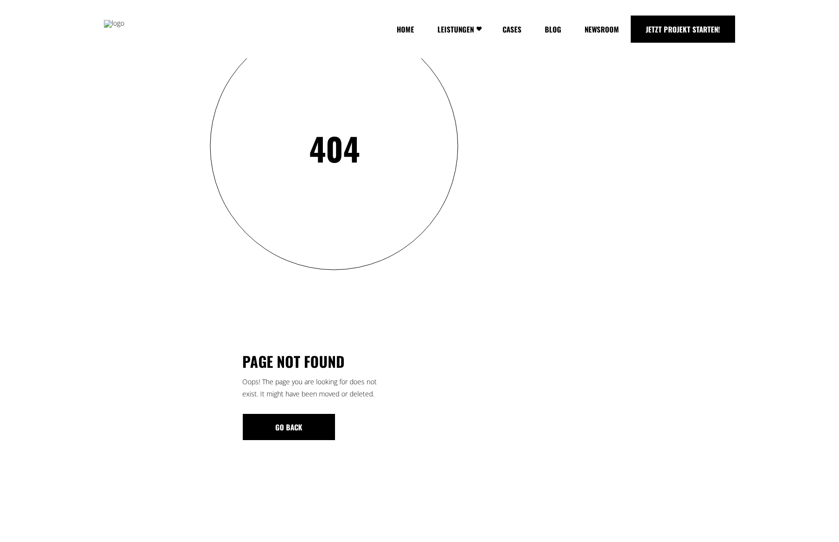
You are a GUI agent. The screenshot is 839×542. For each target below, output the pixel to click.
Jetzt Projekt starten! (683, 29)
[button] (21, 520)
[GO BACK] (289, 427)
